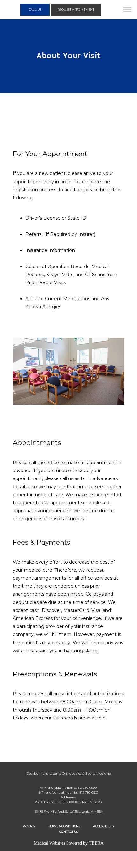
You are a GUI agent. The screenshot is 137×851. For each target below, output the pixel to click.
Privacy (29, 826)
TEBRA (96, 843)
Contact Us (68, 831)
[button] (127, 10)
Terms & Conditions (64, 826)
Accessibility (104, 826)
